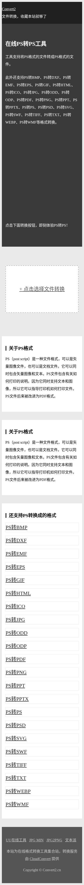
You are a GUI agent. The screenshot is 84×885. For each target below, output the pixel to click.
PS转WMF (17, 804)
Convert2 (9, 9)
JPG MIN (36, 840)
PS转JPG (15, 619)
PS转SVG (16, 738)
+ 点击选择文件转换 (42, 289)
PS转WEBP (18, 791)
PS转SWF (16, 751)
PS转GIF (15, 580)
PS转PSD (16, 725)
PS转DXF (16, 540)
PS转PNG (16, 672)
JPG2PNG (54, 840)
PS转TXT (16, 778)
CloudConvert (40, 859)
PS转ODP (16, 646)
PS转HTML (18, 593)
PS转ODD (17, 633)
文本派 (70, 840)
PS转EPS (15, 567)
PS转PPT (15, 685)
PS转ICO (15, 606)
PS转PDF (16, 659)
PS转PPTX (17, 699)
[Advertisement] (42, 174)
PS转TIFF (16, 765)
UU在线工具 (16, 840)
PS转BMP (16, 527)
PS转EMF (16, 554)
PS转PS (14, 712)
